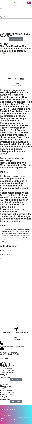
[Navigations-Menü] (29, 2)
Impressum (5, 409)
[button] (16, 401)
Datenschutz (13, 409)
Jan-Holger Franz (16, 79)
